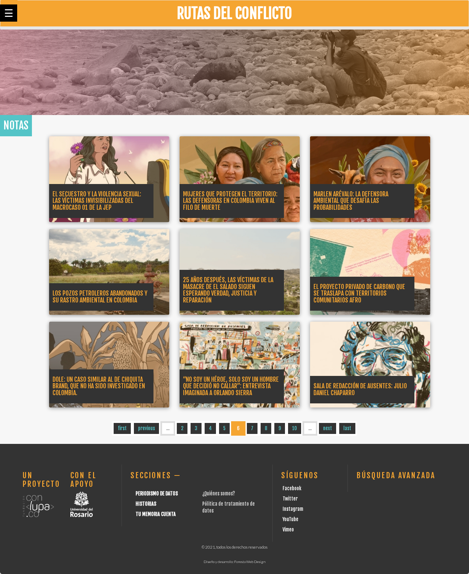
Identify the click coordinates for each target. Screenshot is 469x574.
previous (146, 428)
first (122, 428)
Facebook (292, 488)
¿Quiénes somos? (218, 493)
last (347, 428)
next (327, 428)
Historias (146, 504)
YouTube (290, 519)
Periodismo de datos (157, 493)
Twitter (290, 499)
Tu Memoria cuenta (156, 514)
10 (294, 428)
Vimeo (288, 529)
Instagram (293, 509)
